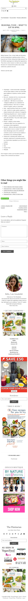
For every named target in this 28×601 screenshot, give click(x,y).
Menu (15, 6)
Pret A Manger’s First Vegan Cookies (13, 186)
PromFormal (14, 459)
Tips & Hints (13, 17)
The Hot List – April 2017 (10, 192)
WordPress (19, 598)
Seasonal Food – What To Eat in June (13, 194)
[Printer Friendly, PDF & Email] (5, 198)
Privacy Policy (12, 598)
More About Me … (14, 305)
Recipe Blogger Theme (16, 596)
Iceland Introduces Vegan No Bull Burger (14, 190)
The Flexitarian (5, 17)
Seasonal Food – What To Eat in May (13, 188)
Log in (23, 598)
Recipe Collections (21, 17)
